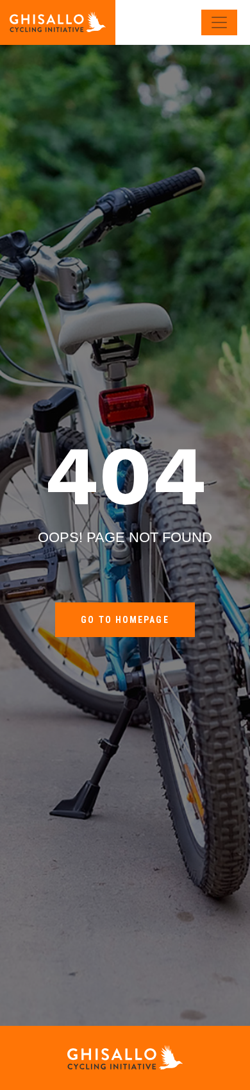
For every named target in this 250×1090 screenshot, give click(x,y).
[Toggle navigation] (219, 22)
